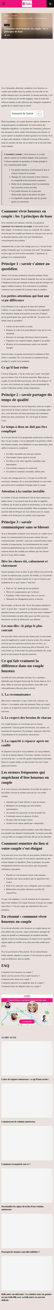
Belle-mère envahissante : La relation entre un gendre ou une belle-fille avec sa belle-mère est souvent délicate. (26, 1297)
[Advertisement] (27, 64)
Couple (7, 25)
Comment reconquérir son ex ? (15, 1164)
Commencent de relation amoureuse (18, 1121)
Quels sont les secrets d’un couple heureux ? (20, 976)
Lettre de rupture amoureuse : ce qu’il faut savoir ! (25, 1079)
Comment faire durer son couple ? (16, 979)
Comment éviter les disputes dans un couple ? (21, 986)
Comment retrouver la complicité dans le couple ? (22, 983)
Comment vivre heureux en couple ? (17, 972)
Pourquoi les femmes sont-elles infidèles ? (20, 1252)
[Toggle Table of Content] (38, 114)
